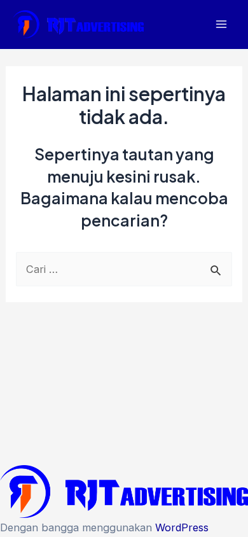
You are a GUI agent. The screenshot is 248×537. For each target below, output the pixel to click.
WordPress (182, 527)
